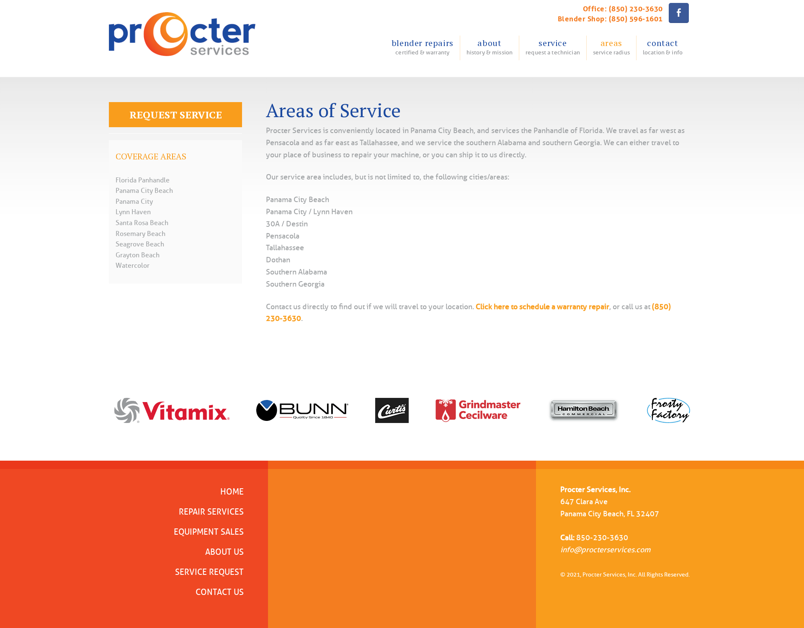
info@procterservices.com (605, 549)
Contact (663, 46)
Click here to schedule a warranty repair (542, 306)
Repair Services (211, 512)
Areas (611, 46)
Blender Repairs (423, 46)
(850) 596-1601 (636, 17)
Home (232, 492)
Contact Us (220, 592)
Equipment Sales (209, 532)
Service (553, 46)
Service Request (209, 572)
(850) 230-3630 (636, 7)
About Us (224, 552)
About (489, 46)
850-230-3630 (602, 537)
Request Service (175, 114)
